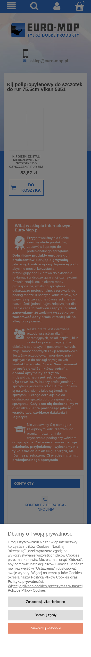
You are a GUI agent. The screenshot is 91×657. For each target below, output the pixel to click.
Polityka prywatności (25, 582)
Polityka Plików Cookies (50, 577)
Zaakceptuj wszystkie (45, 628)
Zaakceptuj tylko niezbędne (45, 602)
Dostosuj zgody (46, 615)
